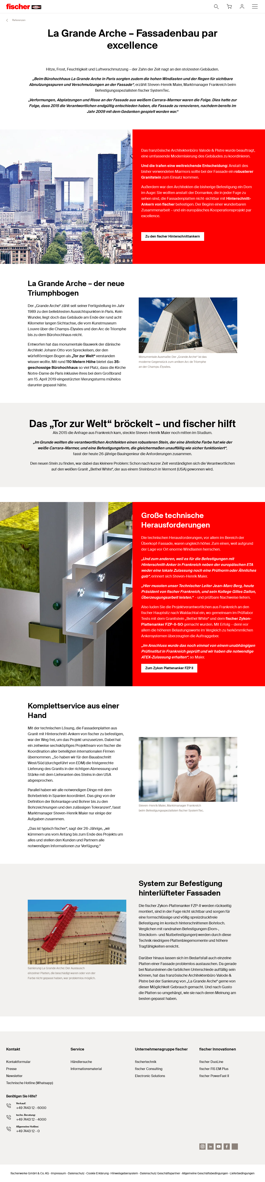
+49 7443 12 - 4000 (31, 1119)
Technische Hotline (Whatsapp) (29, 1083)
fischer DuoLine (211, 1062)
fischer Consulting (149, 1069)
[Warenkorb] (229, 6)
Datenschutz (76, 1173)
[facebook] (227, 1146)
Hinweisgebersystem (124, 1173)
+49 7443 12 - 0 (28, 1131)
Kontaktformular (18, 1062)
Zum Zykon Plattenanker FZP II (169, 668)
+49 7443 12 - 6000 (31, 1108)
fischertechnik (145, 1062)
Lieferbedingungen (242, 1173)
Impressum (58, 1173)
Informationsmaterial (86, 1069)
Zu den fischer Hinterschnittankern (172, 236)
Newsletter (14, 1076)
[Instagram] (202, 1146)
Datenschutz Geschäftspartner (160, 1173)
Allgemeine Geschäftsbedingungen (205, 1173)
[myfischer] (242, 6)
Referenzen (18, 20)
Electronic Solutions (150, 1076)
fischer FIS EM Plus (213, 1069)
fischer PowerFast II (214, 1076)
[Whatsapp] (235, 1146)
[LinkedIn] (210, 1146)
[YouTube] (219, 1146)
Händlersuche (81, 1062)
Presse (11, 1069)
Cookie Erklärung (97, 1173)
